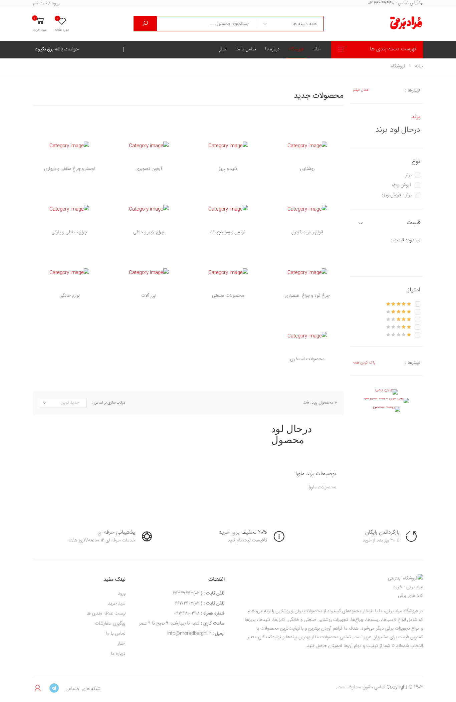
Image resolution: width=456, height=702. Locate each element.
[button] (40, 24)
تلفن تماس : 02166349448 (393, 3)
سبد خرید (117, 603)
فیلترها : (412, 90)
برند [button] (415, 117)
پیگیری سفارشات (110, 623)
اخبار (223, 49)
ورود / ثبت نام (46, 3)
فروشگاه (296, 49)
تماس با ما (246, 49)
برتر (408, 175)
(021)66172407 (188, 603)
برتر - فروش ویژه (397, 195)
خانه (316, 49)
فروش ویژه (402, 185)
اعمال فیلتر (361, 90)
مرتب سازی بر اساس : (108, 403)
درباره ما (272, 49)
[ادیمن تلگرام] (38, 688)
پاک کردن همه (364, 363)
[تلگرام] (54, 688)
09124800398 (187, 613)
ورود (122, 593)
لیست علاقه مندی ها (106, 613)
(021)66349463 (187, 593)
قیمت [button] (413, 222)
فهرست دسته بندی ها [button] (393, 49)
